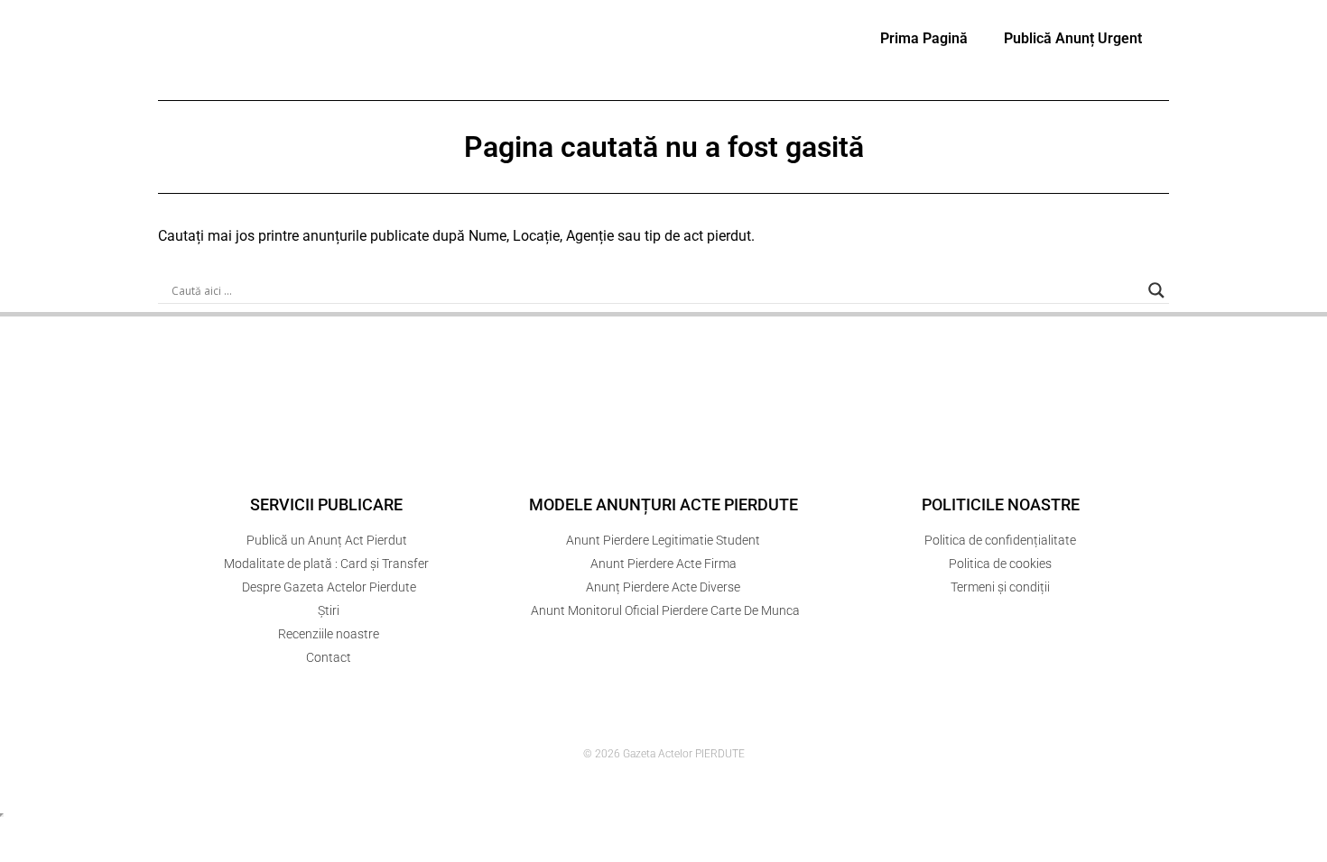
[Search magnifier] (1156, 290)
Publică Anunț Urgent (1073, 38)
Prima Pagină (924, 38)
